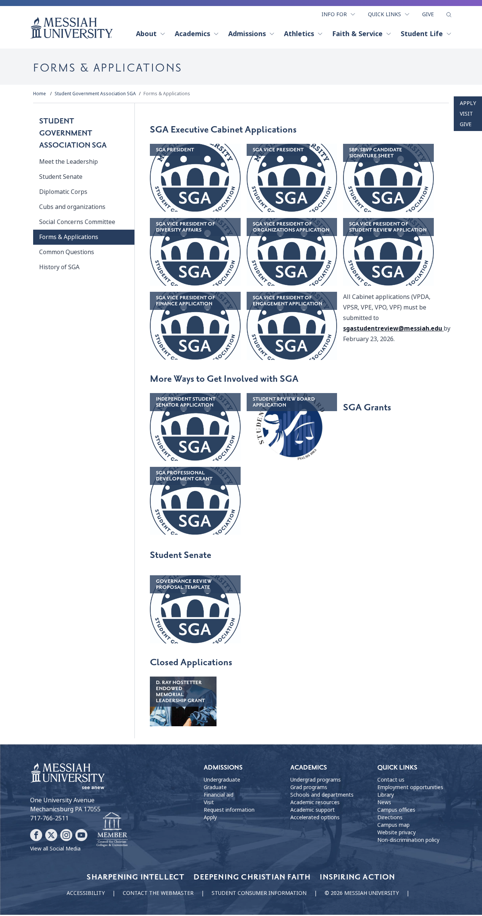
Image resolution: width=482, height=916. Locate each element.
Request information (229, 810)
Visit (466, 113)
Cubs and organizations (72, 207)
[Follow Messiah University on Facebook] (36, 835)
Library (385, 795)
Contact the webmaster (158, 893)
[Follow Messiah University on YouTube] (81, 835)
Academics (192, 34)
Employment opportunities (410, 787)
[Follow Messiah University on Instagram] (66, 835)
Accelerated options (315, 817)
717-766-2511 (49, 818)
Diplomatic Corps (63, 191)
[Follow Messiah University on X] (51, 835)
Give (428, 14)
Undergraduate (222, 779)
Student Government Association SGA (95, 93)
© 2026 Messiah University (362, 893)
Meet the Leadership (68, 161)
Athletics (299, 34)
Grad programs (308, 787)
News (384, 802)
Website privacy (396, 832)
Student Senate (60, 176)
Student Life (422, 34)
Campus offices (396, 810)
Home (39, 93)
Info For (334, 14)
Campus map (393, 825)
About (146, 34)
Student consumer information (259, 893)
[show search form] (449, 15)
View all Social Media (55, 848)
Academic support (312, 810)
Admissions (247, 34)
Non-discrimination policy (408, 840)
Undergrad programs (315, 779)
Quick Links (384, 14)
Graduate (215, 787)
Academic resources (315, 802)
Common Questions (66, 252)
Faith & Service (357, 34)
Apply (468, 103)
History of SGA (59, 267)
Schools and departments (322, 795)
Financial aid (218, 795)
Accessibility (86, 893)
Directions (390, 817)
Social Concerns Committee (77, 222)
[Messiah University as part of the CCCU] (112, 829)
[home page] (71, 28)
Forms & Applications (166, 93)
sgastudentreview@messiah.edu (393, 328)
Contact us (390, 779)
